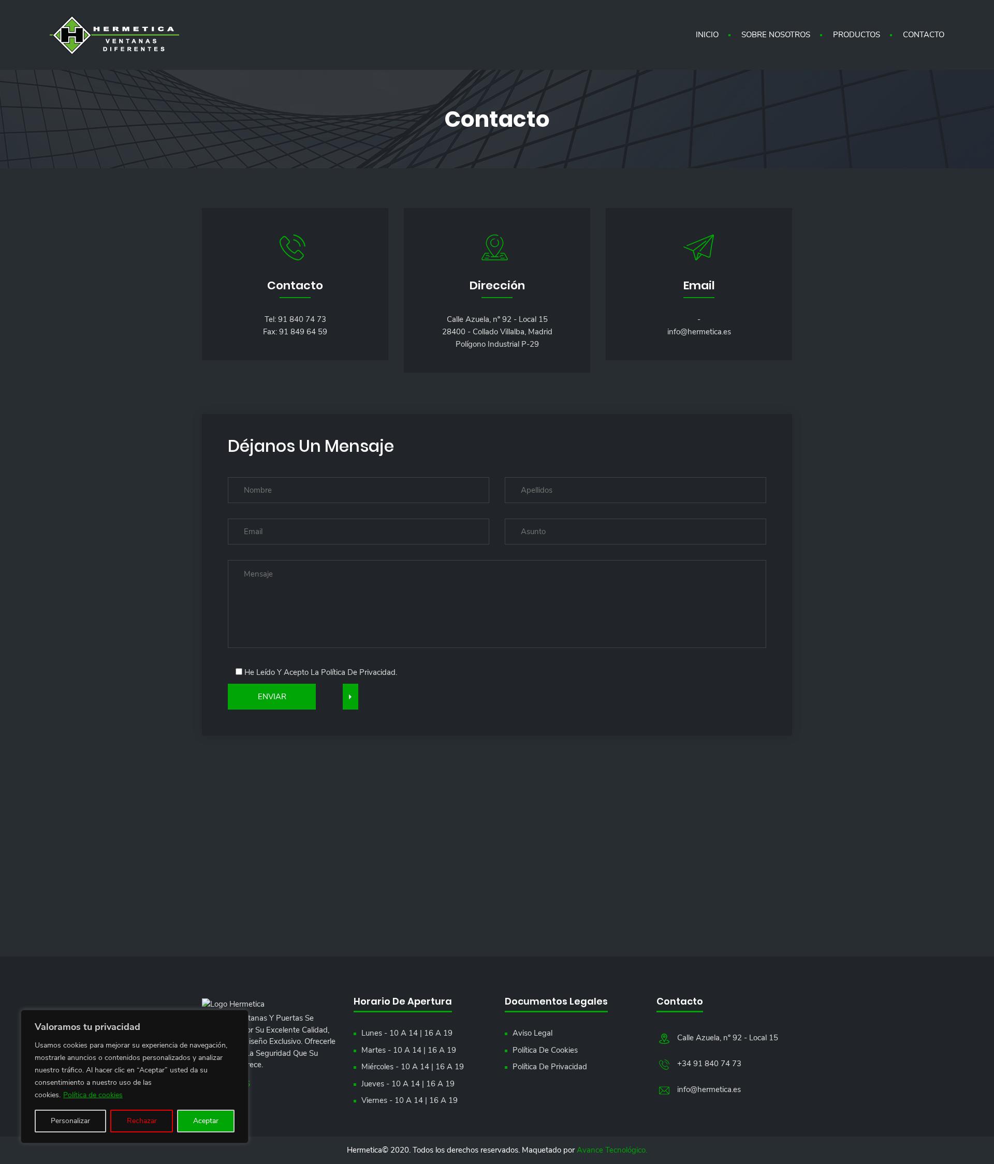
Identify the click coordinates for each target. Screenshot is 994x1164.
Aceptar (205, 1121)
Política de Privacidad (550, 1067)
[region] (134, 1076)
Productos (856, 35)
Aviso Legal (532, 1033)
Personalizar (70, 1121)
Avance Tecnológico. (612, 1150)
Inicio (707, 35)
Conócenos (226, 1084)
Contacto (923, 35)
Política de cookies (93, 1095)
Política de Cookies (545, 1050)
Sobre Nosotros (775, 35)
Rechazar (142, 1121)
